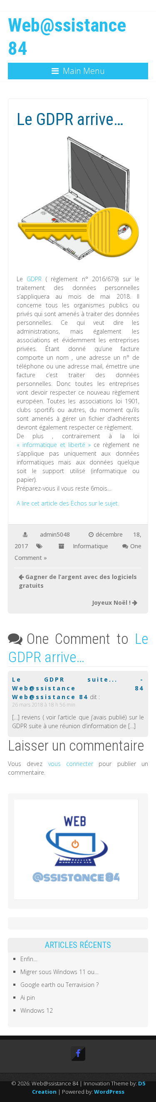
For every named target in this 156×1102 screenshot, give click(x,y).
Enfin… (28, 959)
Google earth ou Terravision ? (59, 985)
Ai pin (27, 997)
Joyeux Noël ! (111, 602)
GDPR (34, 279)
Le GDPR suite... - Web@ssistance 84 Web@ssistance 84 (78, 688)
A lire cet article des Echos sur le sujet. (68, 503)
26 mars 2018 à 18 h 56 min (43, 704)
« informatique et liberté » (55, 445)
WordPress (109, 1091)
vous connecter (70, 764)
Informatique (90, 546)
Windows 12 (36, 1010)
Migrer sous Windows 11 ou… (59, 972)
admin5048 (55, 534)
